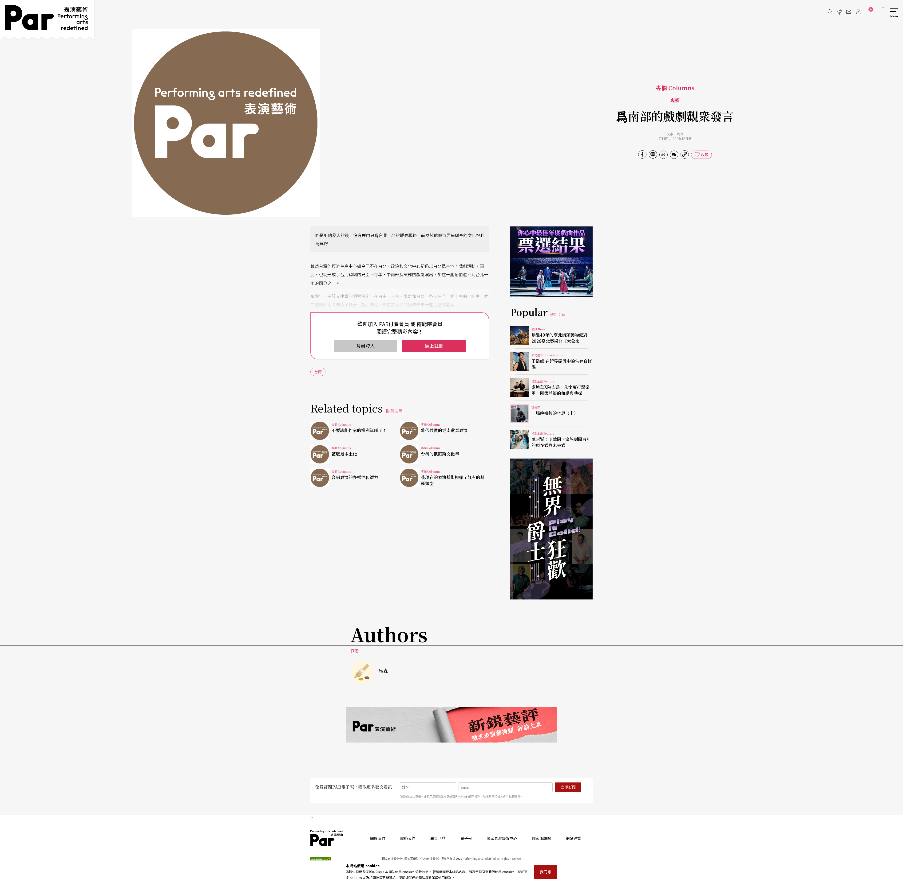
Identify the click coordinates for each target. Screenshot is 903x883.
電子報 (466, 838)
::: (882, 7)
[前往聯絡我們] (849, 11)
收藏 (704, 154)
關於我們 (377, 838)
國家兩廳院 (541, 838)
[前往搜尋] (830, 11)
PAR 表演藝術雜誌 (326, 838)
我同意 (545, 872)
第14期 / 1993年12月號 (675, 138)
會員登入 (365, 345)
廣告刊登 (437, 838)
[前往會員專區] (858, 11)
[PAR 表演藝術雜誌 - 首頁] (47, 19)
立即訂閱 (568, 787)
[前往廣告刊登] (839, 11)
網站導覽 (573, 838)
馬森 (680, 134)
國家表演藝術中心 (502, 838)
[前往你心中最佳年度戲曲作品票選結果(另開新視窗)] (551, 261)
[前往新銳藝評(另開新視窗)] (451, 725)
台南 (395, 296)
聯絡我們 (407, 838)
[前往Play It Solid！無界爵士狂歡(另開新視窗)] (551, 529)
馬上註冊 (434, 345)
